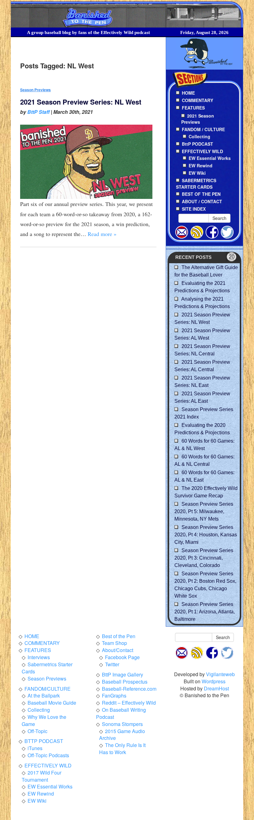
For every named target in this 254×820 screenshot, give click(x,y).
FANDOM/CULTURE (47, 688)
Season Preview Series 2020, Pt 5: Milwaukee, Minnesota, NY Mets (203, 511)
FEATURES (37, 650)
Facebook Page (122, 657)
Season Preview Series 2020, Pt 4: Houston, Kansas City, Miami (205, 535)
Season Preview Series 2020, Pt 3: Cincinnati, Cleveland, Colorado (203, 558)
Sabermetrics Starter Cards (47, 668)
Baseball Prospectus (124, 681)
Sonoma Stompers (122, 724)
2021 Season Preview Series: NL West (80, 102)
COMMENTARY (42, 642)
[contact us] (181, 231)
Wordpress (214, 681)
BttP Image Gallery (122, 674)
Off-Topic (37, 731)
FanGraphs (114, 695)
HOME (31, 636)
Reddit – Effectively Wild (129, 702)
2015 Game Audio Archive (122, 735)
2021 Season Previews (197, 119)
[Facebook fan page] (212, 231)
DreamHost (216, 688)
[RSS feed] (196, 231)
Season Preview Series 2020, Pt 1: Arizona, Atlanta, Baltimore (204, 612)
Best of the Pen (118, 636)
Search (219, 218)
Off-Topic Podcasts (48, 755)
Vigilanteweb (220, 674)
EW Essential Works (210, 158)
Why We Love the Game (44, 720)
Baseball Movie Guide (52, 702)
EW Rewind (200, 165)
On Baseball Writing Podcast (121, 713)
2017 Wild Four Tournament (41, 776)
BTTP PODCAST (43, 741)
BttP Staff (38, 111)
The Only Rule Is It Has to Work (122, 748)
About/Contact (117, 650)
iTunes (35, 748)
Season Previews (35, 89)
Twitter (112, 664)
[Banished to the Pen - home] (127, 15)
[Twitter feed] (227, 231)
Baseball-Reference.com (129, 688)
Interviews (39, 657)
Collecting (199, 136)
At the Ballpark (44, 695)
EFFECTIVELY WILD (48, 765)
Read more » (102, 234)
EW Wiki (197, 173)
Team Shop (114, 642)
